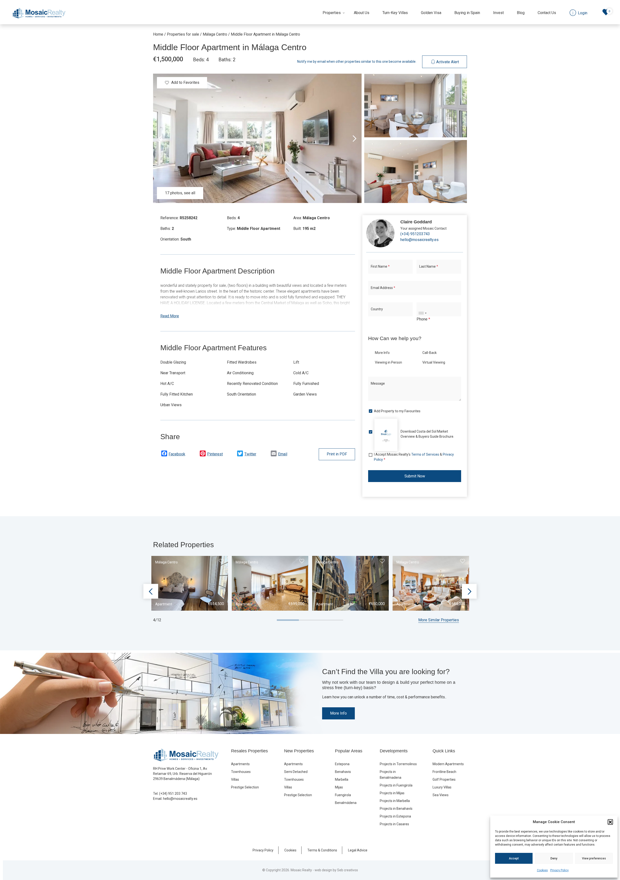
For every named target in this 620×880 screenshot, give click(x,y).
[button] (610, 821)
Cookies (542, 870)
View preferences (594, 858)
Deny (553, 858)
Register (325, 491)
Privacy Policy (559, 870)
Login (292, 491)
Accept (514, 858)
